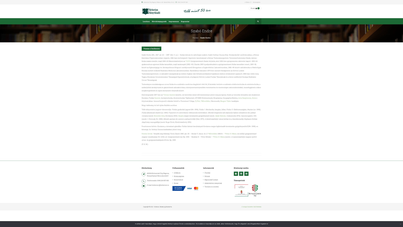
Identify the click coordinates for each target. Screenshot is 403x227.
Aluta (254, 98)
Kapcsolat (185, 21)
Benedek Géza (159, 116)
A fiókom (247, 2)
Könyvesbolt (178, 180)
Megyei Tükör (225, 101)
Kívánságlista (256, 2)
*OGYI (188, 61)
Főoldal (195, 38)
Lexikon (146, 21)
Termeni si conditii (212, 187)
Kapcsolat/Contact (211, 180)
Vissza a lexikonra (151, 49)
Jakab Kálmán (220, 116)
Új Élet (197, 101)
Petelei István (147, 134)
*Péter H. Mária (219, 137)
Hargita (180, 116)
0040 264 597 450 (182, 2)
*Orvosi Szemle (169, 95)
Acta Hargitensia (244, 98)
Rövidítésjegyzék (159, 21)
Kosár (253, 8)
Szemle (157, 98)
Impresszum (174, 21)
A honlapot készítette (247, 207)
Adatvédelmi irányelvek (213, 183)
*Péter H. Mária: (231, 134)
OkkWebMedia (257, 207)
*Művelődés (205, 101)
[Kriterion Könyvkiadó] (151, 11)
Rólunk (207, 176)
